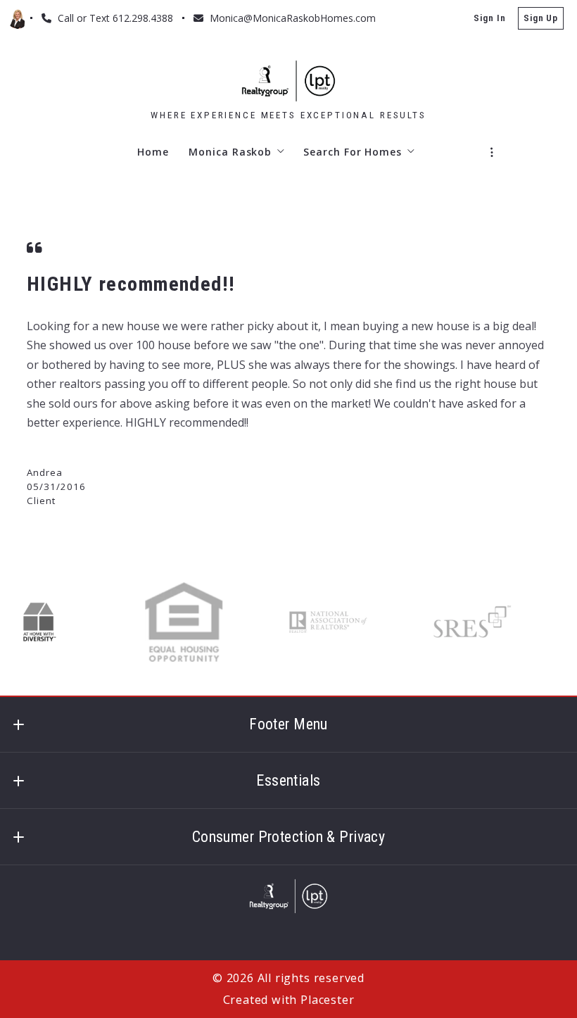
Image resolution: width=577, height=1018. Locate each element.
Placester (327, 999)
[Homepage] (288, 81)
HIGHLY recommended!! (131, 284)
